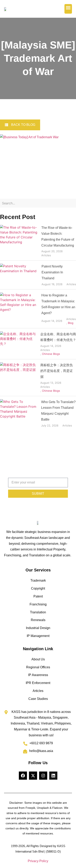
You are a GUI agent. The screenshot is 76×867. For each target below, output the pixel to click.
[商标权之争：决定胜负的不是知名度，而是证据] (18, 377)
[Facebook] (23, 776)
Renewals (38, 620)
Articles (46, 255)
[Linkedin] (53, 776)
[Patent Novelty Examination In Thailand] (19, 275)
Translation (38, 612)
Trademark (38, 580)
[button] (68, 9)
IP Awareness (38, 675)
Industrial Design (38, 628)
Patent (38, 596)
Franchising (38, 604)
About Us (38, 659)
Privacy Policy (38, 861)
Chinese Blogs (51, 353)
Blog (70, 322)
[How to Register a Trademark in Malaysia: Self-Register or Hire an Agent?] (19, 309)
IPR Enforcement (38, 683)
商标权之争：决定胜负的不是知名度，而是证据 (56, 371)
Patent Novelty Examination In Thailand (52, 272)
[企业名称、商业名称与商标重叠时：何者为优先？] (18, 343)
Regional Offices (38, 667)
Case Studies (38, 698)
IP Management (38, 636)
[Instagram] (43, 776)
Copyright (38, 588)
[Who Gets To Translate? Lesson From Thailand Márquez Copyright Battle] (19, 413)
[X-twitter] (33, 776)
